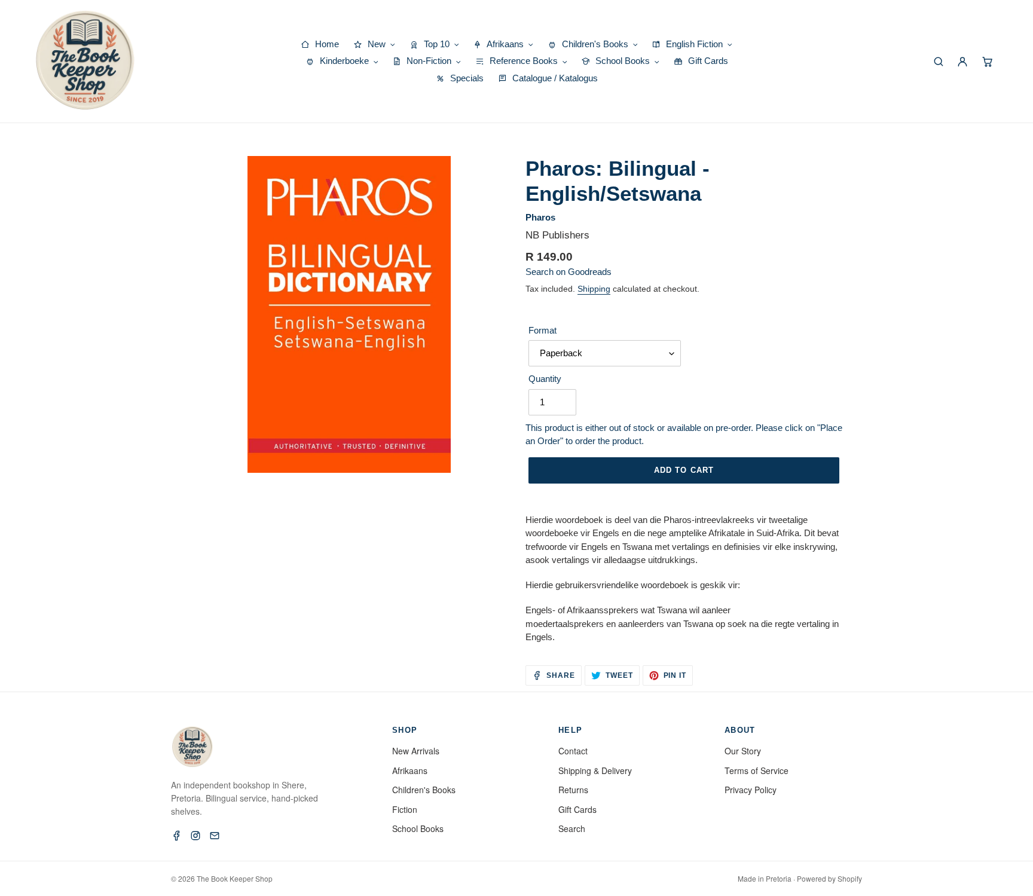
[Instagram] (195, 835)
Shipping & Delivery (595, 770)
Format (542, 330)
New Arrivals (415, 751)
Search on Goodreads (568, 272)
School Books (418, 828)
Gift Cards (577, 809)
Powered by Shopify (829, 878)
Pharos (540, 217)
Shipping (593, 288)
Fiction (404, 809)
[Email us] (214, 835)
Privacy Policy (751, 790)
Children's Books (424, 790)
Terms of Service (756, 770)
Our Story (743, 751)
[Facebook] (176, 835)
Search (571, 828)
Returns (573, 790)
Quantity (544, 379)
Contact (573, 751)
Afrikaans (409, 770)
